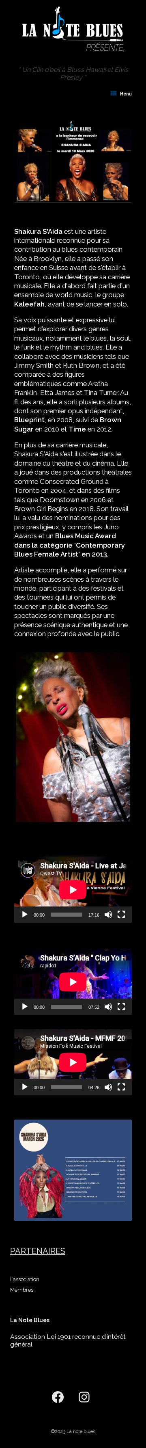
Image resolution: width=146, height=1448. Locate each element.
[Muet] (108, 915)
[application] (73, 890)
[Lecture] (25, 915)
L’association (24, 1279)
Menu (126, 94)
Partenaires (37, 1251)
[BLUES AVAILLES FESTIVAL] (73, 28)
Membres (21, 1290)
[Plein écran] (121, 915)
